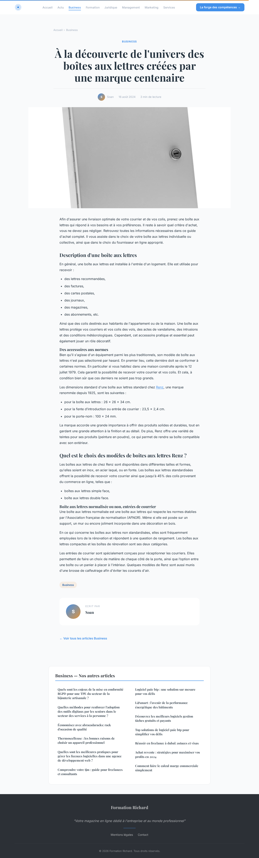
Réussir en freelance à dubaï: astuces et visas (167, 743)
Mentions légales (122, 834)
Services (169, 7)
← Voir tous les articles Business (83, 638)
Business (75, 7)
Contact (143, 834)
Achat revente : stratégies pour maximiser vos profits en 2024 (167, 754)
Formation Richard (129, 807)
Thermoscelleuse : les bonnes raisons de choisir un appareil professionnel (86, 740)
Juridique (110, 7)
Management (131, 7)
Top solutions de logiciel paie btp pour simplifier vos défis (162, 732)
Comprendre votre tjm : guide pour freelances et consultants (90, 772)
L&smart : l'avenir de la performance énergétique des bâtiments (161, 705)
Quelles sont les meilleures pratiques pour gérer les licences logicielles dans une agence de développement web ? (90, 756)
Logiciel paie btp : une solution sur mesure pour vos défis (165, 691)
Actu (60, 7)
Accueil (47, 7)
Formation (93, 7)
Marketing (151, 7)
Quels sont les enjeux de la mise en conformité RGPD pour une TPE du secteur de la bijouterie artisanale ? (90, 693)
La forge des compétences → (220, 7)
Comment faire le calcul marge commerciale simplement (166, 768)
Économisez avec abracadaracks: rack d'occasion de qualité (84, 727)
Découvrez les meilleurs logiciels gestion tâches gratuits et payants (164, 718)
